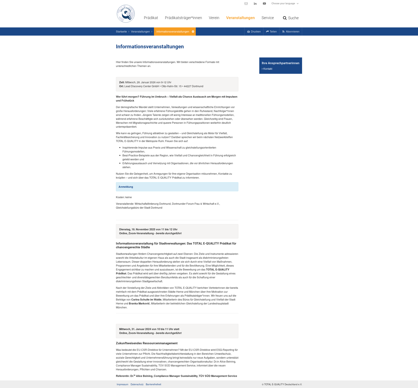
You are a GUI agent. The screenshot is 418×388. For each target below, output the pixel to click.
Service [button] (268, 18)
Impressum (122, 384)
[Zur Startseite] (124, 13)
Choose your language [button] (284, 3)
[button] (271, 31)
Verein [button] (214, 18)
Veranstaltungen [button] (240, 18)
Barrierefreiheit (153, 384)
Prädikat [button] (151, 18)
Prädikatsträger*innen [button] (183, 18)
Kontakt (267, 69)
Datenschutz (137, 384)
